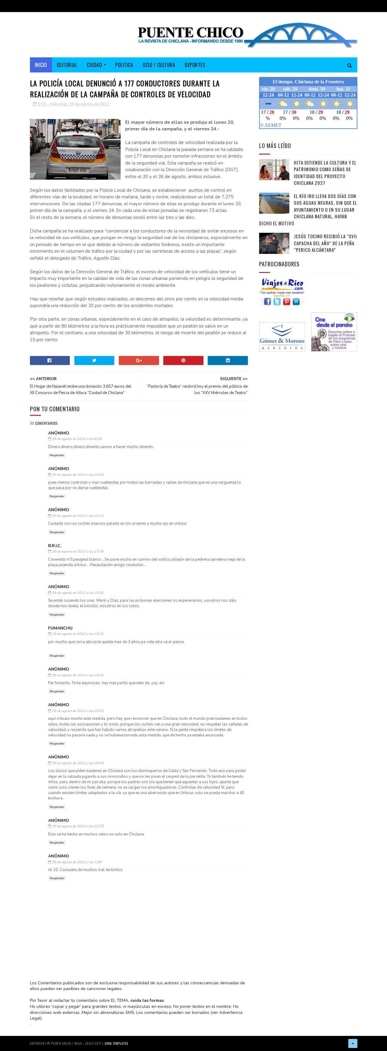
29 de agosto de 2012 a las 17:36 (78, 551)
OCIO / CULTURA (159, 65)
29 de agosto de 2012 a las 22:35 (78, 826)
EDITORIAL (67, 65)
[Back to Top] (352, 1043)
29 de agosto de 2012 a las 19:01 (78, 593)
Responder (57, 455)
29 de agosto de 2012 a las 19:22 (78, 634)
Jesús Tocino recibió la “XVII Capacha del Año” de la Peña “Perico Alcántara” (325, 243)
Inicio (41, 65)
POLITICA (124, 65)
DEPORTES (195, 65)
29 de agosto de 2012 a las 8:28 (77, 439)
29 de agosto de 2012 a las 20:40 (78, 763)
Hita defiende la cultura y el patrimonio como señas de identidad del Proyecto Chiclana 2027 (325, 172)
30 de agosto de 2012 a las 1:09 (77, 862)
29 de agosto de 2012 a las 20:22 (78, 711)
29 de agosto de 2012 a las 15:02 (78, 475)
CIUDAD (94, 65)
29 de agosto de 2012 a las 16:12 (78, 516)
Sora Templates (116, 1043)
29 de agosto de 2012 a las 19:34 (78, 675)
